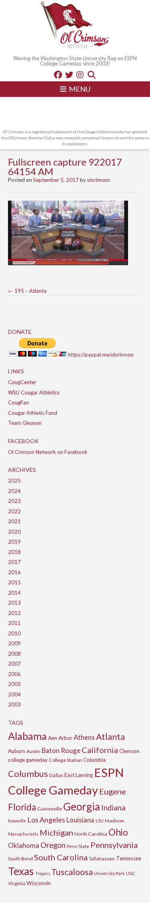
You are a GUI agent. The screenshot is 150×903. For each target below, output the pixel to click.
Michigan (56, 832)
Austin (33, 751)
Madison (114, 821)
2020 (14, 531)
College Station (65, 760)
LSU (100, 820)
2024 (14, 491)
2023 (14, 501)
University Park (109, 873)
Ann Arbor (60, 738)
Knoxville (17, 820)
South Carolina (61, 857)
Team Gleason (25, 423)
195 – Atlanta (27, 291)
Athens (84, 737)
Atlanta (110, 736)
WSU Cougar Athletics (34, 392)
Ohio (118, 832)
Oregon (53, 845)
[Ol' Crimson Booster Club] (75, 26)
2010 (14, 633)
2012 (14, 613)
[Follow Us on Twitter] (69, 75)
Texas (21, 871)
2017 (14, 562)
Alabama (27, 736)
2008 (14, 654)
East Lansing (78, 775)
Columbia (94, 760)
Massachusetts (23, 833)
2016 (14, 572)
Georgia (81, 806)
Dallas (56, 775)
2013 (14, 602)
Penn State (78, 846)
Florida (22, 807)
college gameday (28, 760)
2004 (14, 694)
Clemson (129, 751)
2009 (14, 643)
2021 (14, 521)
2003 (14, 704)
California (100, 750)
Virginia (16, 883)
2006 (14, 674)
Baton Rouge (61, 750)
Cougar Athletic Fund (32, 413)
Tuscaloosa (72, 872)
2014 (14, 593)
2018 (14, 552)
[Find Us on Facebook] (58, 75)
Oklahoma (23, 845)
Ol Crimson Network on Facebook (48, 452)
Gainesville (49, 809)
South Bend (20, 859)
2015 (14, 582)
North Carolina (90, 834)
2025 (14, 480)
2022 (14, 511)
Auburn (16, 751)
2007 (14, 663)
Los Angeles (46, 819)
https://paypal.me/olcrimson (101, 354)
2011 (14, 623)
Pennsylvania (114, 845)
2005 (14, 684)
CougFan (18, 402)
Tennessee (128, 858)
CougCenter (22, 382)
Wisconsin (38, 883)
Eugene (112, 791)
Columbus (28, 773)
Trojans (42, 873)
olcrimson (98, 180)
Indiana (113, 807)
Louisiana (80, 820)
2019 (14, 541)
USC (131, 873)
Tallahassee (102, 859)
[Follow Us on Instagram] (80, 75)
